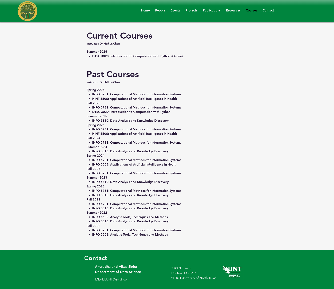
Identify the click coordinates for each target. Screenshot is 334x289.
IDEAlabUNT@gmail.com (112, 279)
